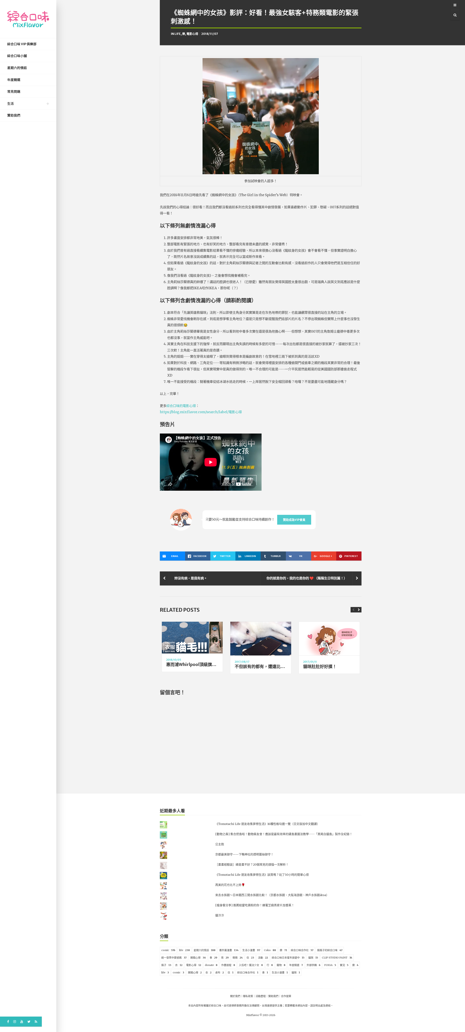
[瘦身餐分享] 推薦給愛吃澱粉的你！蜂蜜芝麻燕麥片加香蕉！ (254, 905)
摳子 (166, 965)
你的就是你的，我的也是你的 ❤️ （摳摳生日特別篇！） (306, 578)
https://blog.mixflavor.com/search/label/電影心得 (201, 412)
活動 (263, 957)
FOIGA (330, 965)
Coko (270, 950)
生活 (10, 104)
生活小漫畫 (251, 950)
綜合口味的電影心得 (181, 406)
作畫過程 (228, 965)
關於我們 (235, 996)
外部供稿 (313, 965)
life (178, 34)
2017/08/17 (242, 661)
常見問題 (13, 92)
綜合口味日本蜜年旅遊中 (288, 957)
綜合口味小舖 (17, 56)
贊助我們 (13, 115)
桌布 (219, 972)
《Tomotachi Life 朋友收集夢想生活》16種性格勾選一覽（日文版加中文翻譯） (267, 824)
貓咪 (313, 957)
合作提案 (286, 996)
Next (358, 609)
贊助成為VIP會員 (294, 520)
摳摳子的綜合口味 (329, 950)
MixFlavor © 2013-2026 (260, 1015)
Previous (353, 609)
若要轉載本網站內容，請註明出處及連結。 (309, 1005)
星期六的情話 (17, 68)
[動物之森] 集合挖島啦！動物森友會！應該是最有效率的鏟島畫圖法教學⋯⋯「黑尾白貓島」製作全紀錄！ (283, 834)
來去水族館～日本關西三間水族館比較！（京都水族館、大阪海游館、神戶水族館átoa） (272, 895)
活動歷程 (261, 996)
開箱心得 (198, 957)
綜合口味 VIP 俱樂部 (22, 44)
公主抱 (219, 844)
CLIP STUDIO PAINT (337, 957)
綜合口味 (216, 1005)
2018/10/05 (173, 659)
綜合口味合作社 (302, 950)
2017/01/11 (310, 661)
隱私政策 (248, 996)
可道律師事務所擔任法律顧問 (242, 1005)
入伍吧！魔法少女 (251, 965)
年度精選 (13, 80)
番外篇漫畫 (228, 950)
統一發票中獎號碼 (174, 957)
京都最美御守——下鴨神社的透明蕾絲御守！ (244, 854)
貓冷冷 (219, 915)
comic (168, 950)
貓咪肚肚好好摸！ (320, 666)
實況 (344, 965)
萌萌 (237, 957)
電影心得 (192, 34)
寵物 (281, 965)
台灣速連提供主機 (272, 1005)
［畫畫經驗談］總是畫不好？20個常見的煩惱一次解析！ (252, 864)
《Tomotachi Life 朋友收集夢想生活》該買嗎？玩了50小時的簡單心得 (262, 874)
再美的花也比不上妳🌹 (230, 885)
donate (211, 965)
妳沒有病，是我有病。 (190, 578)
